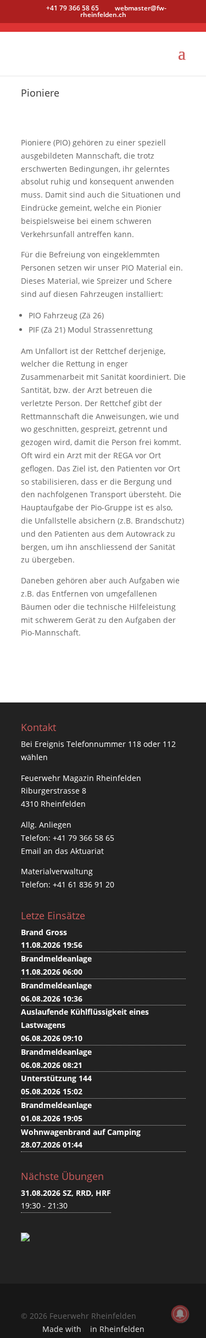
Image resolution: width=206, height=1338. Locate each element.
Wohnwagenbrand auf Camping (81, 1132)
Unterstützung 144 (56, 1078)
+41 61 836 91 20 (83, 884)
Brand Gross (44, 932)
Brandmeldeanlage (56, 958)
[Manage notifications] (180, 1314)
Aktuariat (87, 851)
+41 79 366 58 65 (83, 838)
